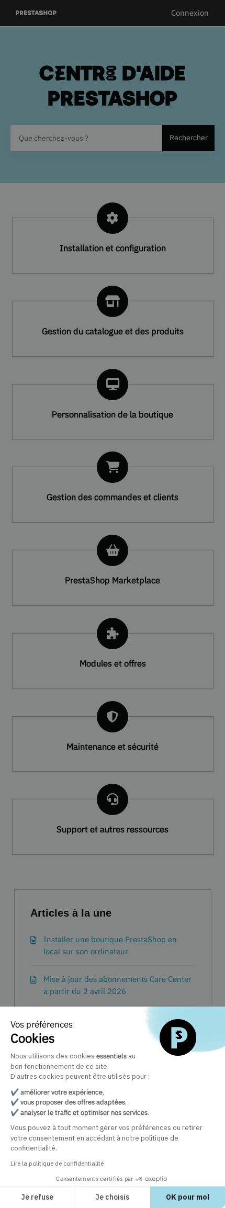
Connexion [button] (190, 13)
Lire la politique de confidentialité (57, 1163)
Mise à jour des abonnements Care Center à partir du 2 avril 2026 (117, 985)
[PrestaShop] (36, 13)
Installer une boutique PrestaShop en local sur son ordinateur (110, 945)
